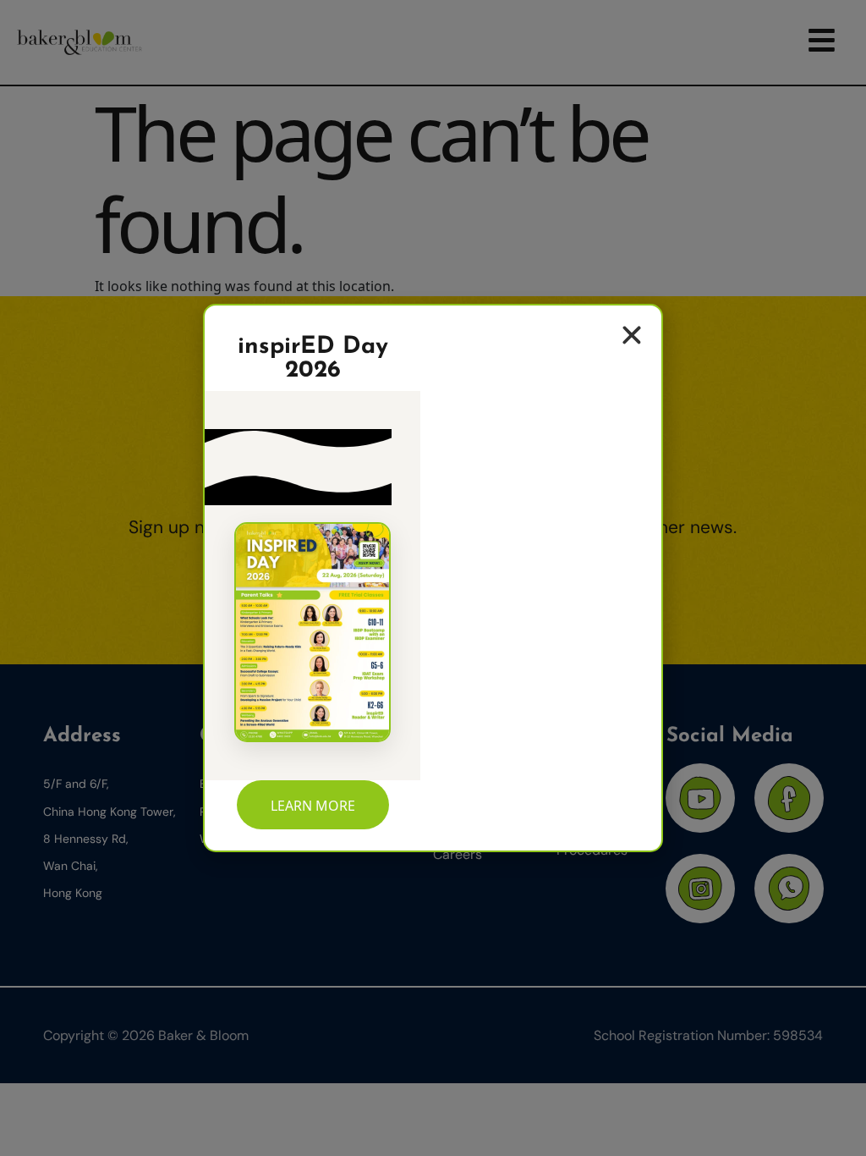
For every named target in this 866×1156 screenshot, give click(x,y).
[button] (631, 335)
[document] (433, 578)
